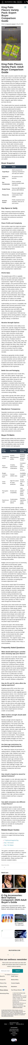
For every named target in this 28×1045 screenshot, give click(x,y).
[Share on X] (6, 867)
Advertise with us (20, 1024)
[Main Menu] (2, 2)
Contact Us (2, 979)
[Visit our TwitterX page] (11, 954)
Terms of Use (3, 983)
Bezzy (14, 1035)
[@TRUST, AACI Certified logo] (14, 1040)
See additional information (7, 1015)
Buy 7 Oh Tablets (8, 845)
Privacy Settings (4, 990)
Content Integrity (15, 983)
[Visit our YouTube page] (18, 954)
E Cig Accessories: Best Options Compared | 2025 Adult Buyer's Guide (13, 898)
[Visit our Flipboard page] (20, 954)
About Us (2, 976)
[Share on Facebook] (4, 867)
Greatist (14, 1032)
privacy (8, 974)
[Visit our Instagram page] (15, 954)
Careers (11, 1024)
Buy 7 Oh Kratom (9, 842)
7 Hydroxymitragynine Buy (11, 840)
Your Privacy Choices (16, 990)
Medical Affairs (14, 979)
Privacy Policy (3, 986)
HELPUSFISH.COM (10, 2)
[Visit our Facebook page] (8, 954)
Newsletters (14, 986)
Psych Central (14, 1033)
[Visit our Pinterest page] (13, 954)
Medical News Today (14, 1030)
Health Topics (14, 976)
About (5, 1024)
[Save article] (25, 7)
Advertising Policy (4, 993)
